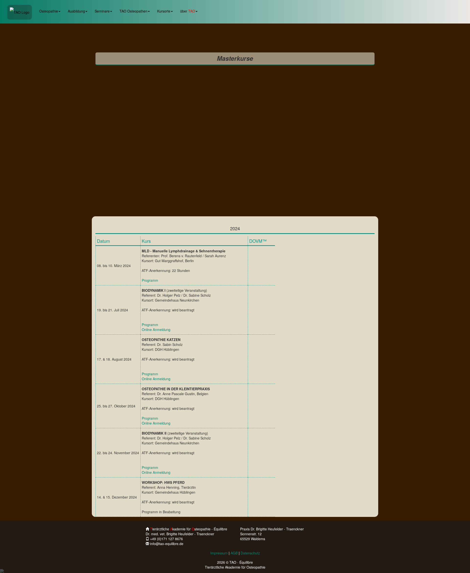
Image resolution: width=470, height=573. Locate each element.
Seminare (102, 11)
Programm (150, 280)
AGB (234, 552)
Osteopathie (48, 11)
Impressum (219, 552)
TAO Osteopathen (133, 11)
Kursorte (163, 11)
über (187, 11)
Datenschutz (250, 552)
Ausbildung (76, 11)
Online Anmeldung (156, 329)
